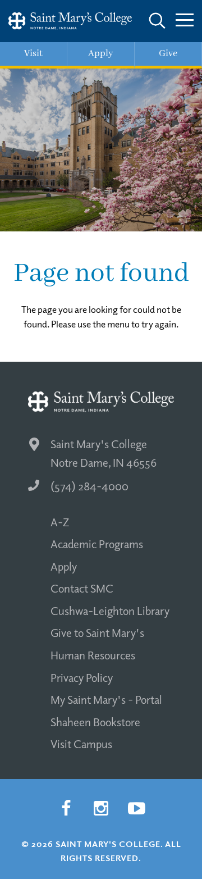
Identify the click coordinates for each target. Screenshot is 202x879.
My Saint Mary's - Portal (106, 699)
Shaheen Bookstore (95, 721)
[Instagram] (101, 808)
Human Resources (92, 655)
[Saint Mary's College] (70, 21)
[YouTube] (136, 808)
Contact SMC (81, 588)
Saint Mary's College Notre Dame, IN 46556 (103, 453)
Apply (63, 566)
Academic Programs (96, 543)
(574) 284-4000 (89, 486)
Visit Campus (81, 743)
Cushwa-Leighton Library (109, 610)
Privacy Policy (81, 677)
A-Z (59, 521)
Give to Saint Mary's (97, 632)
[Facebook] (65, 808)
